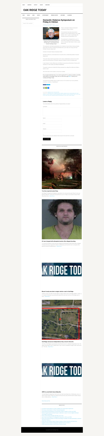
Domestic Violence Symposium (68, 94)
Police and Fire (56, 92)
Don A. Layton (76, 94)
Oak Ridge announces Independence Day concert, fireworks (58, 341)
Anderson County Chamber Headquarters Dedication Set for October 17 (56, 422)
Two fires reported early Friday (50, 191)
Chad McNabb (71, 93)
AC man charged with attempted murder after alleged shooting (58, 241)
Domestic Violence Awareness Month (56, 94)
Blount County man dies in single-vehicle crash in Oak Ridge (57, 291)
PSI (64, 95)
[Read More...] (52, 196)
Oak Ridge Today (34, 10)
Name (44, 118)
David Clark (76, 93)
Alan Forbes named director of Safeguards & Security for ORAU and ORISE (57, 417)
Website (44, 128)
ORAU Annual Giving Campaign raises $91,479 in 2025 (52, 415)
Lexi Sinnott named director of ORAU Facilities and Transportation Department (57, 408)
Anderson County (50, 92)
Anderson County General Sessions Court (61, 93)
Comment (45, 106)
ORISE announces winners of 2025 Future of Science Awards (54, 424)
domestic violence (46, 94)
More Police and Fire (46, 400)
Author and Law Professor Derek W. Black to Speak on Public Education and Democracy (59, 421)
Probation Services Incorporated (57, 95)
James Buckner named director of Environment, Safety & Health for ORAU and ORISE (59, 411)
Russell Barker (71, 95)
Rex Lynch (66, 95)
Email (44, 123)
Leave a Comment (56, 25)
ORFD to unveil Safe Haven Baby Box (51, 392)
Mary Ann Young (48, 95)
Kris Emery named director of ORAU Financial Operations (53, 410)
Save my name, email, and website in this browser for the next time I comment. (58, 135)
